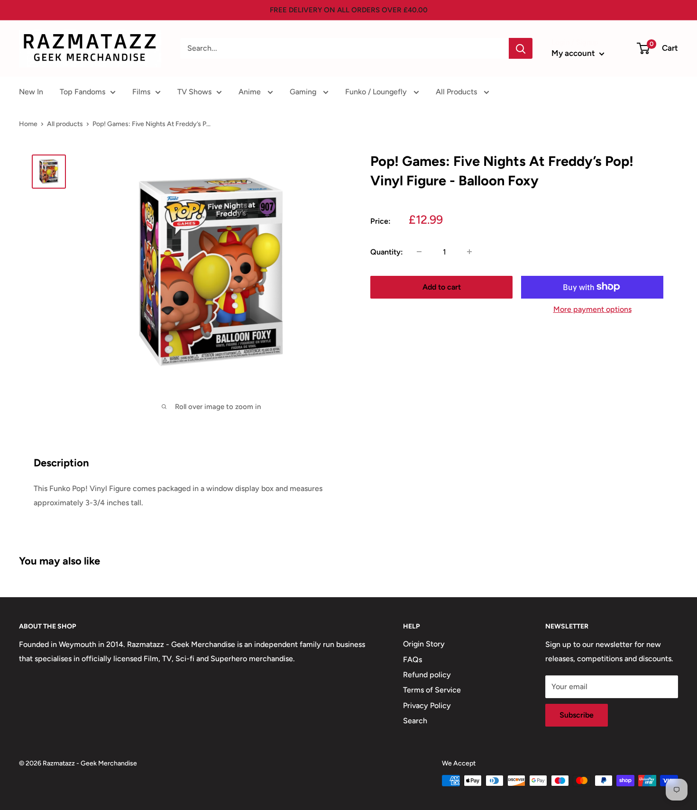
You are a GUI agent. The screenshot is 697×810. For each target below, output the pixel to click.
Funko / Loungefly (377, 91)
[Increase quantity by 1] (469, 252)
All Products (457, 91)
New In (31, 91)
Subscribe (576, 714)
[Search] (520, 48)
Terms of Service (432, 689)
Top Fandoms (82, 91)
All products (65, 124)
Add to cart (441, 286)
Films (141, 91)
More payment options (592, 308)
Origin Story (424, 643)
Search (415, 720)
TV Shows (194, 91)
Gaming (304, 91)
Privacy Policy (427, 705)
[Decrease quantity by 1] (419, 252)
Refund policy (427, 674)
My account (574, 53)
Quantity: (386, 251)
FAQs (412, 659)
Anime (250, 91)
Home (28, 124)
